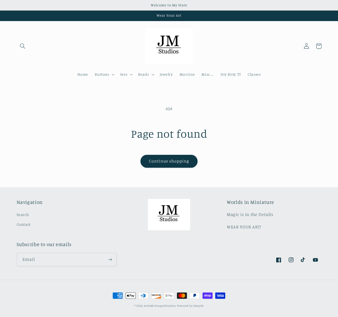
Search (23, 214)
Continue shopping (169, 161)
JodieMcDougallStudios (160, 305)
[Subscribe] (110, 259)
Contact (24, 224)
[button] (23, 46)
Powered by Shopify (190, 305)
